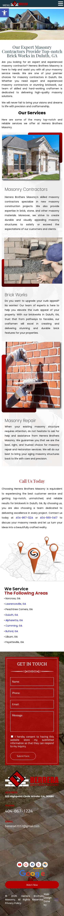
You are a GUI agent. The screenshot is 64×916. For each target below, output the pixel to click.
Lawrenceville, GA (15, 604)
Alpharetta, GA (14, 620)
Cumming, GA (13, 625)
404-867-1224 (24, 517)
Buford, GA (11, 631)
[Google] (26, 864)
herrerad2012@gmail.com (22, 826)
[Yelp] (38, 864)
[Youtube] (19, 864)
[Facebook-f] (32, 864)
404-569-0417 (49, 517)
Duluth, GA (11, 615)
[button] (60, 3)
